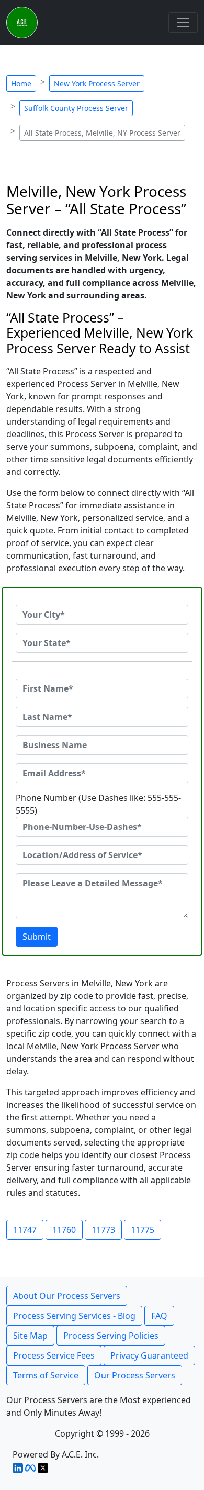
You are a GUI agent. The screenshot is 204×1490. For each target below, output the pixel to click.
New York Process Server (97, 83)
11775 (142, 1230)
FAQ (159, 1315)
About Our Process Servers (66, 1296)
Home (21, 83)
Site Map (30, 1335)
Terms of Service (45, 1375)
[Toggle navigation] (183, 22)
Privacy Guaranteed (149, 1355)
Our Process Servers (134, 1375)
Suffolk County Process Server (76, 108)
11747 (25, 1230)
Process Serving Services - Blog (74, 1315)
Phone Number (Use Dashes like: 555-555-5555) (98, 804)
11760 (64, 1230)
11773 (103, 1230)
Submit (36, 936)
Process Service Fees (54, 1355)
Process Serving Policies (110, 1335)
